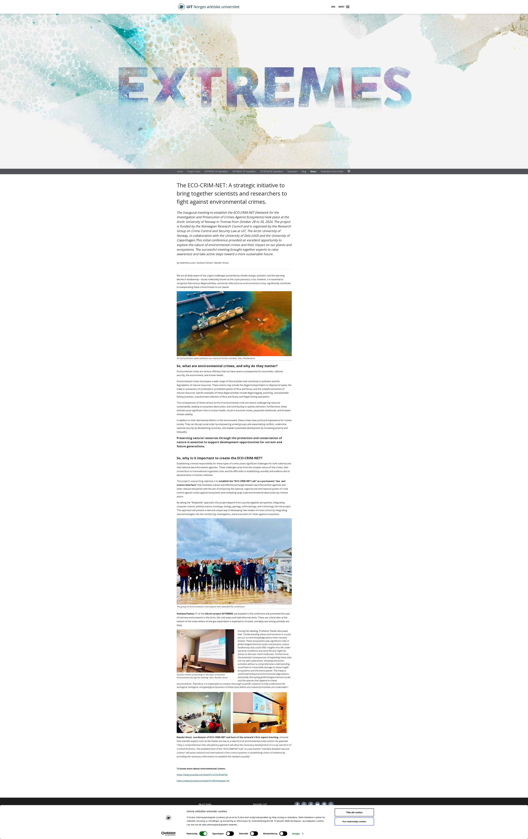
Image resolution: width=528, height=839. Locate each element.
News (313, 171)
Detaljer (296, 833)
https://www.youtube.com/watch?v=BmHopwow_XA (203, 780)
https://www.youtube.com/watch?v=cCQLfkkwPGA (202, 774)
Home (180, 171)
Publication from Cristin (332, 171)
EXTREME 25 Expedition (244, 171)
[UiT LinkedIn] (324, 805)
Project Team (193, 171)
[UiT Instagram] (304, 805)
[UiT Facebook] (297, 805)
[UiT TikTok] (311, 805)
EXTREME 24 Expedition (216, 171)
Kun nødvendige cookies (354, 821)
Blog (304, 171)
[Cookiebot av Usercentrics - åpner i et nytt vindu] (168, 834)
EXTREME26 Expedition (271, 171)
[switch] (230, 833)
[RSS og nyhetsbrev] (331, 805)
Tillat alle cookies (354, 812)
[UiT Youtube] (317, 805)
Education (292, 171)
